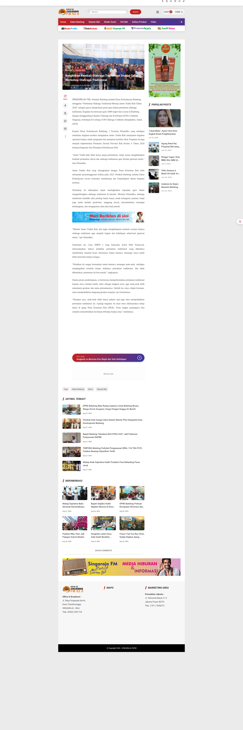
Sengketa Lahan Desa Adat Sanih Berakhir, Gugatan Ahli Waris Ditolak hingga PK (101, 536)
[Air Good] (92, 28)
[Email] (65, 129)
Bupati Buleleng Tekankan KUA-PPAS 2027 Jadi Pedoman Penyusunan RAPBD (110, 436)
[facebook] (163, 1)
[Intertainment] (116, 28)
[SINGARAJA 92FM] (68, 11)
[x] (167, 1)
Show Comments (103, 550)
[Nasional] (70, 28)
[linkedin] (144, 362)
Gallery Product (139, 22)
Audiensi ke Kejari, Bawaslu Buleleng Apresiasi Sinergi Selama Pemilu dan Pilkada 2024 (170, 186)
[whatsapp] (171, 1)
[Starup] (167, 28)
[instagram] (175, 1)
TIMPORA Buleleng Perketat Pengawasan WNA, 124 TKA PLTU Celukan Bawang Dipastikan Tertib (112, 450)
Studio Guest (110, 22)
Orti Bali (124, 22)
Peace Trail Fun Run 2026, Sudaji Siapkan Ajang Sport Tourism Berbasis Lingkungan (132, 536)
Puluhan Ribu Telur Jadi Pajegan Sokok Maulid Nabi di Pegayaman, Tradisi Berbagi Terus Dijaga (73, 536)
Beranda (68, 70)
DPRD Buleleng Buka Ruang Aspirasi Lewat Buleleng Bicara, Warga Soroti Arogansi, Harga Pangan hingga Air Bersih (111, 407)
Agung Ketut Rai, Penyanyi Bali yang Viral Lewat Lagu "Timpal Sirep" (170, 145)
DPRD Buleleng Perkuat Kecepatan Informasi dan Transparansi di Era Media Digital (132, 505)
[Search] (157, 12)
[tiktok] (184, 1)
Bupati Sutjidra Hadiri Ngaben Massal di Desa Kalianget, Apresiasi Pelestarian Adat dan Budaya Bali (102, 505)
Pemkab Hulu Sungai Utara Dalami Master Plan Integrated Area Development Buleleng (112, 421)
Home (63, 22)
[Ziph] (142, 28)
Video (153, 22)
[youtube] (179, 1)
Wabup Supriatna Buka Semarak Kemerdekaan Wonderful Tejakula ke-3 (73, 505)
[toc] (240, 221)
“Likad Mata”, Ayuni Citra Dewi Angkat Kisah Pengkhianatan (163, 132)
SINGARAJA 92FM (129, 648)
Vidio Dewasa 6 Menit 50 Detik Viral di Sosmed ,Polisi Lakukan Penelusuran (170, 172)
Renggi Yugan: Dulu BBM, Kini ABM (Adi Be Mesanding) (170, 159)
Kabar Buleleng (77, 22)
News (90, 389)
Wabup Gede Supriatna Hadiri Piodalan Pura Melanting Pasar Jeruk (111, 464)
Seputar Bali (94, 22)
